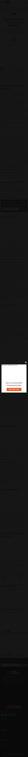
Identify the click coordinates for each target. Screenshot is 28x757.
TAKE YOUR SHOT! (14, 389)
